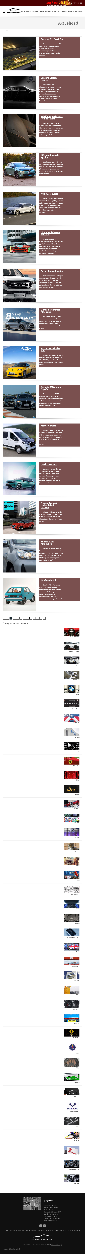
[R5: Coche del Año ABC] (19, 362)
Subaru (76, 1126)
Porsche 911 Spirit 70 (52, 39)
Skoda (76, 1082)
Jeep (77, 866)
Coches (35, 11)
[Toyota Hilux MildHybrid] (19, 555)
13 (44, 618)
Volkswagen (74, 1169)
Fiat (77, 780)
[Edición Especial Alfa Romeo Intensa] (19, 130)
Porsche (76, 1023)
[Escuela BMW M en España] (19, 401)
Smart (76, 1096)
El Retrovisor (45, 11)
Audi (77, 665)
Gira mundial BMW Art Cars (50, 233)
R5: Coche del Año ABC (50, 349)
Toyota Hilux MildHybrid (47, 542)
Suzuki (76, 1140)
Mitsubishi (75, 966)
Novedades (40, 1230)
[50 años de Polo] (19, 594)
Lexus (77, 909)
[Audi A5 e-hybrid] (19, 208)
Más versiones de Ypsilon (50, 156)
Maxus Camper (48, 425)
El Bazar (71, 11)
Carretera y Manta (59, 11)
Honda (76, 808)
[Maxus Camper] (19, 440)
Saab (77, 1053)
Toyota (76, 1155)
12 (41, 618)
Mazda (76, 923)
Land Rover (74, 894)
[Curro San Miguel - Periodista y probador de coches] (15, 10)
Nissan (76, 980)
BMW (77, 694)
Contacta (78, 11)
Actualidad (32, 1230)
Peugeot (75, 1009)
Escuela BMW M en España (51, 388)
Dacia (77, 737)
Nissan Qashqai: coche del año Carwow (49, 505)
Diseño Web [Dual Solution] (11, 1249)
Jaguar (76, 851)
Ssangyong (74, 1112)
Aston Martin (73, 651)
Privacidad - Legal (56, 1245)
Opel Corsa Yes (49, 464)
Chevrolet (75, 708)
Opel (77, 994)
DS (78, 751)
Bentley (76, 680)
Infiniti (76, 837)
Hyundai (76, 823)
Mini (77, 952)
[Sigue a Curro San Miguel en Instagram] (40, 1225)
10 (34, 618)
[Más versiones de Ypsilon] (19, 169)
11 (37, 618)
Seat (77, 1068)
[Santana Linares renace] (19, 92)
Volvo (76, 1183)
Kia (78, 880)
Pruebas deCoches (22, 1230)
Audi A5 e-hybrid (49, 193)
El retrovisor (49, 1230)
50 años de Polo (49, 580)
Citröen (76, 722)
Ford (77, 794)
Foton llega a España (52, 271)
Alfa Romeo (74, 637)
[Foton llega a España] (19, 285)
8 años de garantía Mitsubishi (50, 310)
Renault (76, 1037)
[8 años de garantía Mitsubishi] (19, 324)
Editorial (12, 1230)
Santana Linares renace (49, 79)
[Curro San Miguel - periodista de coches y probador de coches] (42, 1237)
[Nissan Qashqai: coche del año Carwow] (19, 517)
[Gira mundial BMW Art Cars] (19, 246)
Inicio (4, 30)
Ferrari (76, 765)
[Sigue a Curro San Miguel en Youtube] (44, 1225)
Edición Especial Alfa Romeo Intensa (52, 117)
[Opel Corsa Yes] (19, 478)
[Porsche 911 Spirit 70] (19, 53)
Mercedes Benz (73, 937)
